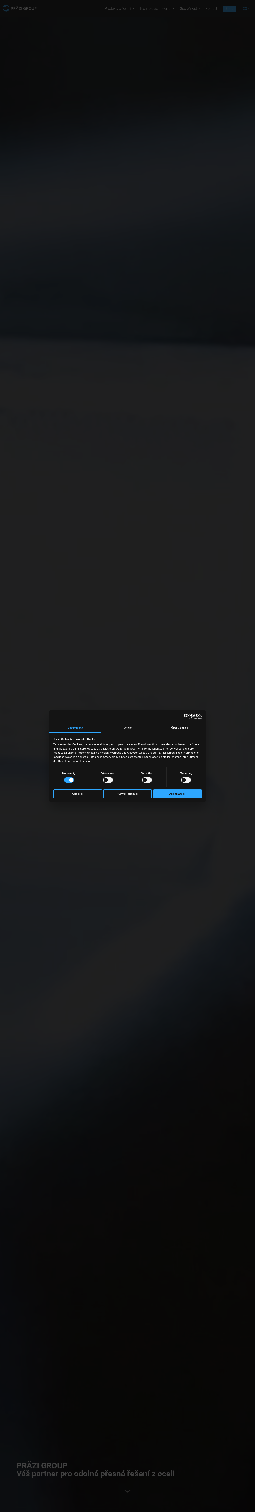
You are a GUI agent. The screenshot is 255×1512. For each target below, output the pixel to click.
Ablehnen (77, 793)
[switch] (108, 780)
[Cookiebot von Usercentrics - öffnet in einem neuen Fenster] (186, 716)
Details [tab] (127, 727)
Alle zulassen (177, 793)
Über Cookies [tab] (179, 727)
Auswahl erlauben (127, 793)
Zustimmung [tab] (75, 727)
